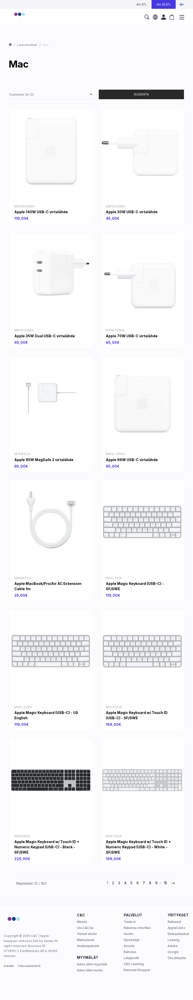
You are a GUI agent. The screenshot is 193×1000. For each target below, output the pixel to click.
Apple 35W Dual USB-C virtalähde (44, 336)
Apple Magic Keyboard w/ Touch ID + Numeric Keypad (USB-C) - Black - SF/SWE (46, 847)
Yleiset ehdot (87, 934)
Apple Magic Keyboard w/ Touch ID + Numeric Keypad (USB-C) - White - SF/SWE (138, 847)
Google (173, 952)
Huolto (128, 934)
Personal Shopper (137, 970)
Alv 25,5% (164, 4)
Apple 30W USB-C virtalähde (132, 212)
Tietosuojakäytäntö (29, 965)
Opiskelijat (131, 940)
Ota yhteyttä (177, 958)
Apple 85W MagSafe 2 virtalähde (43, 460)
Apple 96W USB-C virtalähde (132, 460)
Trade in (130, 922)
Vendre (49, 941)
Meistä (82, 922)
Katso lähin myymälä (92, 964)
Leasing (173, 940)
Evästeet (9, 965)
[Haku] (147, 17)
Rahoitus (130, 952)
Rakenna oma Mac (137, 928)
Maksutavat (85, 940)
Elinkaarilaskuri (178, 934)
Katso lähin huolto (90, 970)
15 (165, 883)
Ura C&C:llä (85, 928)
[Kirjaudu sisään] (163, 17)
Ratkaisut (174, 922)
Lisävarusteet (27, 45)
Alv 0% (141, 4)
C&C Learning (134, 964)
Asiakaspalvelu (88, 946)
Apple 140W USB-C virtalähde (41, 212)
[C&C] (19, 17)
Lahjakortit (131, 958)
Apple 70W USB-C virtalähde (132, 336)
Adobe (173, 946)
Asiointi (129, 946)
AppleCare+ (176, 928)
